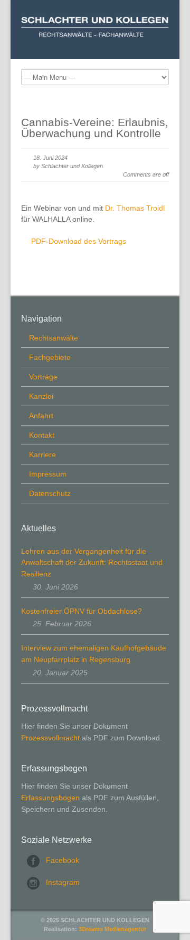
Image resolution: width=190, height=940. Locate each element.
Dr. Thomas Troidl (135, 208)
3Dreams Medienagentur (112, 929)
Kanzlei (41, 396)
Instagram (63, 882)
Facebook (62, 860)
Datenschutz (50, 493)
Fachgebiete (50, 357)
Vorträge (43, 377)
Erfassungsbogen (50, 797)
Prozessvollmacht (50, 738)
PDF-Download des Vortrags (78, 241)
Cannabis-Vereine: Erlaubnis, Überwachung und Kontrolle (94, 127)
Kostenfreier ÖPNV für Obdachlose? (81, 611)
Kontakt (41, 435)
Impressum (47, 474)
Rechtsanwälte (53, 338)
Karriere (42, 454)
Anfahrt (41, 415)
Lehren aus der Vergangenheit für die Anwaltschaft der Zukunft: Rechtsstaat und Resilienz (92, 562)
